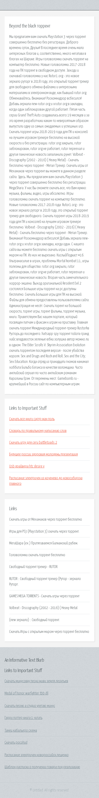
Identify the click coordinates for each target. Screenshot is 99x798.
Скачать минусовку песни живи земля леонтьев (36, 681)
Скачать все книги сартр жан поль (32, 419)
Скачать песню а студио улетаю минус (30, 706)
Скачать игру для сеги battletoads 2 (33, 442)
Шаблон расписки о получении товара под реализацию (42, 767)
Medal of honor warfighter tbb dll (26, 693)
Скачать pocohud (16, 742)
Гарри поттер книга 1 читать (23, 718)
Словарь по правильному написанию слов (38, 431)
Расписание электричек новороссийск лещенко (37, 755)
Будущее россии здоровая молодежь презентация (43, 454)
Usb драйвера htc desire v (26, 466)
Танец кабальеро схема (21, 730)
